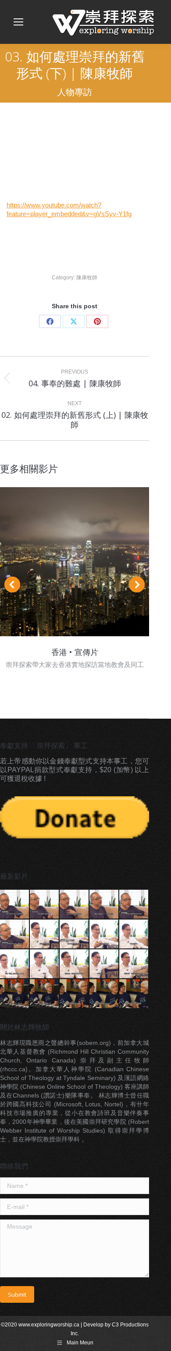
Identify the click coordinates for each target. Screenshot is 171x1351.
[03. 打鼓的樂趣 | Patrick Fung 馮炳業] (74, 905)
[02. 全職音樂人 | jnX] (45, 994)
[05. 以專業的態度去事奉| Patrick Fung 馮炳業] (134, 905)
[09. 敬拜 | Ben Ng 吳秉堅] (134, 964)
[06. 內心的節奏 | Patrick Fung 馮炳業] (15, 934)
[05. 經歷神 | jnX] (134, 994)
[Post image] (74, 561)
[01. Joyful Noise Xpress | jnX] (15, 994)
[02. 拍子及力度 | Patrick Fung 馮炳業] (45, 905)
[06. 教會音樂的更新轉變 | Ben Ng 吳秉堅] (45, 964)
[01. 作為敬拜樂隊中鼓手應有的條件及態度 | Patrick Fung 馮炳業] (15, 905)
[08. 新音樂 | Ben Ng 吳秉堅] (104, 964)
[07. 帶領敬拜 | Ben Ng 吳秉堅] (74, 964)
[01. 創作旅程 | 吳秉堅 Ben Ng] (45, 934)
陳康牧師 (86, 277)
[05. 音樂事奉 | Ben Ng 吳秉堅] (15, 964)
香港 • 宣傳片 (74, 652)
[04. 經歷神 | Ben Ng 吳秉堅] (134, 934)
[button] (12, 584)
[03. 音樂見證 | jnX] (74, 994)
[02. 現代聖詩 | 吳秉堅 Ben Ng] (74, 934)
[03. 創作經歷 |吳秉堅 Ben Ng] (104, 934)
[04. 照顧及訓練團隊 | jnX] (104, 994)
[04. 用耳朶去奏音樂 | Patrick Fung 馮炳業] (104, 905)
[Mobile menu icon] (18, 22)
